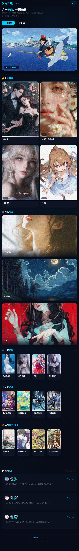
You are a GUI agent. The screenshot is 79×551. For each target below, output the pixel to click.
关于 (32, 541)
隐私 (47, 541)
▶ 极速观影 (8, 23)
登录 (73, 3)
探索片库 (22, 23)
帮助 (37, 541)
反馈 (42, 541)
